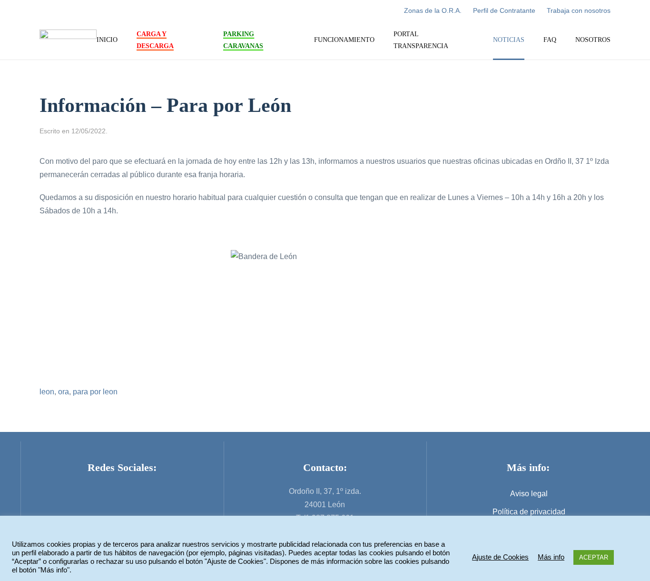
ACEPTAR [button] (593, 557)
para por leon (95, 392)
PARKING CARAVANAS (243, 40)
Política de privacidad (528, 512)
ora (63, 392)
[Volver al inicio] (68, 40)
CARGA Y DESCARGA (155, 40)
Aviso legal (529, 494)
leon (46, 392)
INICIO (107, 39)
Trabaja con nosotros (579, 10)
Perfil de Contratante (504, 10)
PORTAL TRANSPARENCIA (421, 40)
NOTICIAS (508, 39)
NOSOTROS (593, 39)
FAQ (549, 39)
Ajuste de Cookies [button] (500, 557)
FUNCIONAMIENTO (344, 39)
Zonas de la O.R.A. (433, 10)
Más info (551, 557)
